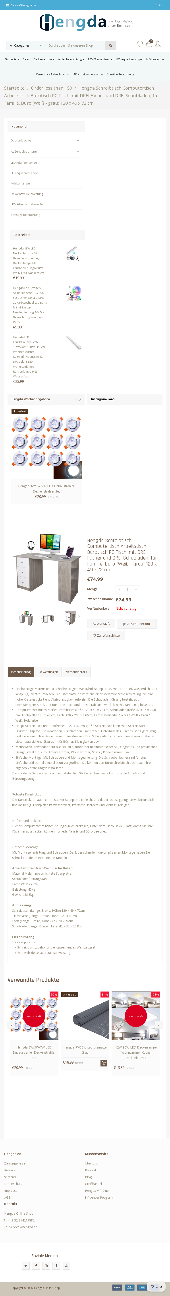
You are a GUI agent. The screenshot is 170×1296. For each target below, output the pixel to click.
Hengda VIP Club (97, 1190)
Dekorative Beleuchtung (27, 194)
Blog (88, 1177)
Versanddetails (76, 672)
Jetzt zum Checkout (137, 624)
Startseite (14, 88)
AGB (7, 1197)
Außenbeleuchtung (24, 151)
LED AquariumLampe (25, 173)
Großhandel (93, 1184)
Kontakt (90, 1170)
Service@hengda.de (23, 5)
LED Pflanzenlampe (24, 163)
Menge (92, 589)
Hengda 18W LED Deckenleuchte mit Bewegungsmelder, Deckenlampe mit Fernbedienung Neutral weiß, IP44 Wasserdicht (28, 260)
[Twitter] (26, 1266)
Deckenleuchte (21, 140)
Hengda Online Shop (47, 1288)
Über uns (91, 1163)
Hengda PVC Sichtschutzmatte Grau (85, 1050)
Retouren (10, 1170)
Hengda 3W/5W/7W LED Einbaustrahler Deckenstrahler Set (46, 488)
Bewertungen (48, 672)
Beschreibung (21, 672)
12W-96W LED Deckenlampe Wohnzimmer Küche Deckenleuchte (136, 1052)
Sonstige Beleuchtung (25, 215)
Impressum (12, 1190)
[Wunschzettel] (140, 44)
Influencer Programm (100, 1197)
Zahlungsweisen (15, 1163)
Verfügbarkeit (98, 608)
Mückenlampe (20, 183)
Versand (10, 1177)
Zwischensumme (100, 599)
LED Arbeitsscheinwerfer (27, 204)
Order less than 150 (51, 88)
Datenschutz (13, 1184)
